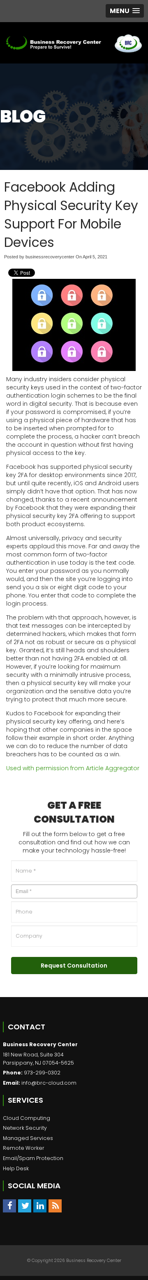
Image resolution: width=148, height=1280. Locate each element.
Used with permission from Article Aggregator (72, 768)
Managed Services (28, 1138)
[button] (125, 11)
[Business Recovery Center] (53, 42)
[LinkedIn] (39, 1206)
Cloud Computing (26, 1118)
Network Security (25, 1127)
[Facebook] (9, 1206)
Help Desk (16, 1168)
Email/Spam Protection (33, 1158)
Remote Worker (23, 1147)
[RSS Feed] (55, 1206)
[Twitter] (24, 1206)
